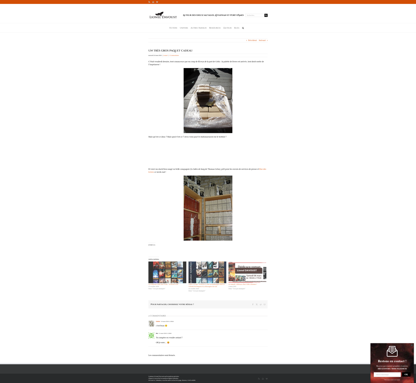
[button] (243, 27)
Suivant (262, 40)
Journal (165, 55)
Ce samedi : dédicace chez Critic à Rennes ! (242, 284)
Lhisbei (158, 321)
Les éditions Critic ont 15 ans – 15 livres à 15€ (163, 284)
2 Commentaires (174, 55)
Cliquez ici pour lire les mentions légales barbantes (163, 378)
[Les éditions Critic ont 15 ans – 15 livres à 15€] (167, 272)
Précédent (252, 40)
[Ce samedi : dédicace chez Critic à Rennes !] (247, 272)
